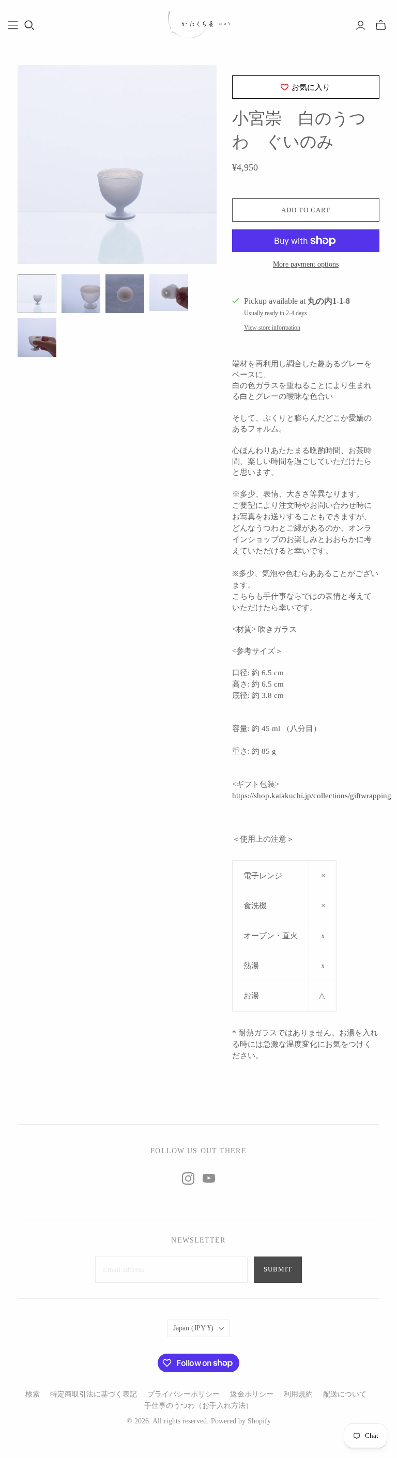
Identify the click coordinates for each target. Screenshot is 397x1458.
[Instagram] (188, 1178)
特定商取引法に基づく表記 (93, 1394)
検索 (32, 1394)
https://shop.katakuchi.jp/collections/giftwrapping (311, 796)
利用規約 (298, 1394)
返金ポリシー (251, 1394)
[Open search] (29, 25)
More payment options (306, 264)
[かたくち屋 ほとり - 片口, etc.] (198, 24)
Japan (193, 1328)
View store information (272, 327)
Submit (278, 1269)
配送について (345, 1394)
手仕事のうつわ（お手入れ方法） (198, 1405)
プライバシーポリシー (183, 1394)
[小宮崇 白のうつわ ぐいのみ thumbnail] (37, 293)
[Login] (360, 25)
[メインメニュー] (13, 25)
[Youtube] (209, 1178)
